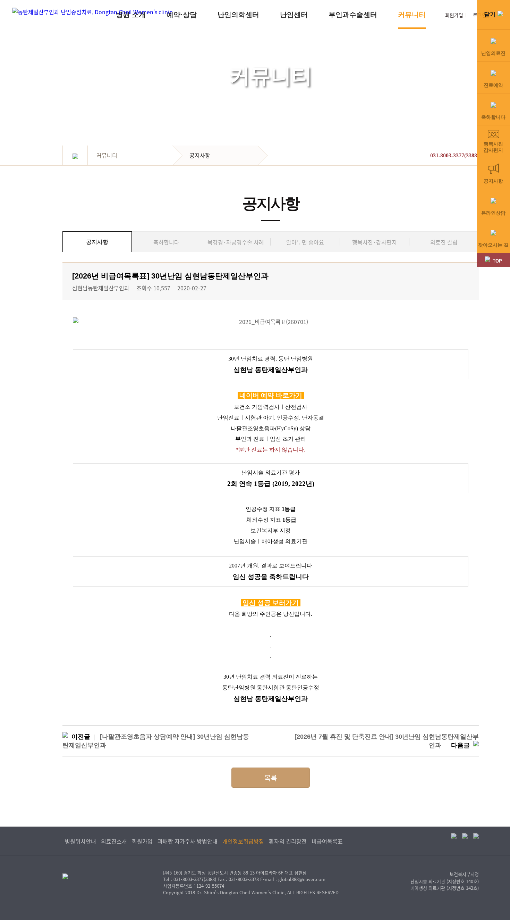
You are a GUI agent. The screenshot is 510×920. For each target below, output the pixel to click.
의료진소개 (114, 841)
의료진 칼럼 (444, 242)
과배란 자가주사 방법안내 (188, 841)
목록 (270, 778)
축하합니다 (166, 242)
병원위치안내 (80, 841)
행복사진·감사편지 (374, 242)
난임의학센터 (238, 14)
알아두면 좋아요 (305, 242)
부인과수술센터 (353, 14)
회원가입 (454, 14)
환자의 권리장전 (288, 841)
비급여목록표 (327, 841)
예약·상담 (182, 14)
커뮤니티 (412, 14)
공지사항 (97, 242)
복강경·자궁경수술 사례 (235, 242)
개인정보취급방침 (243, 841)
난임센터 (294, 14)
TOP (497, 261)
